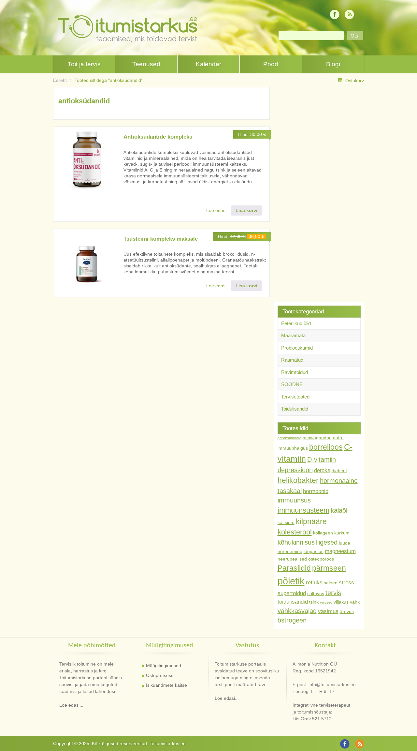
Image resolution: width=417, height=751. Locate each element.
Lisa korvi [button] (246, 210)
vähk (355, 602)
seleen (331, 582)
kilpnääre (311, 521)
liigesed (327, 542)
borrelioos (326, 447)
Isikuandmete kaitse (166, 685)
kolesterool (295, 532)
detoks (322, 470)
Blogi (333, 64)
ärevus (347, 611)
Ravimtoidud (294, 372)
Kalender (208, 64)
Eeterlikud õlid (296, 323)
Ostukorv (354, 80)
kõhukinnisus (296, 542)
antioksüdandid (289, 438)
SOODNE (292, 384)
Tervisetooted (295, 396)
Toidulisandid (294, 409)
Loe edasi (216, 210)
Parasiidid (294, 568)
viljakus (341, 602)
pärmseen (329, 568)
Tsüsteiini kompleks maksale (160, 239)
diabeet (339, 470)
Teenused (146, 64)
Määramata (293, 335)
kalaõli (340, 510)
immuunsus (294, 500)
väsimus (328, 611)
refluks (314, 582)
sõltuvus (315, 593)
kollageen (323, 532)
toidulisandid (293, 601)
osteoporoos (321, 559)
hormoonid (315, 491)
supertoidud (292, 593)
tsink (314, 602)
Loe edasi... (71, 705)
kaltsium (286, 522)
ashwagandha (317, 437)
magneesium (340, 551)
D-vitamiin (321, 459)
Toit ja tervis (84, 64)
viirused (326, 602)
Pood (270, 64)
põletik (291, 581)
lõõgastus (314, 551)
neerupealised (292, 559)
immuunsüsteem (303, 510)
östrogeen (292, 620)
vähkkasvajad (297, 610)
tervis (333, 592)
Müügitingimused (163, 665)
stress (346, 582)
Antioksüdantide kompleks (157, 137)
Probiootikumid (297, 348)
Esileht (60, 80)
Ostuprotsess (159, 675)
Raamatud (292, 360)
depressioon (295, 469)
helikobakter (298, 480)
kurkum (342, 532)
